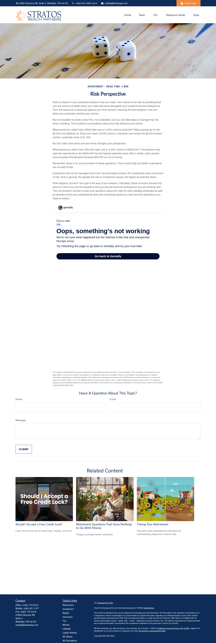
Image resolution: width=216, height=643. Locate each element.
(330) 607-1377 (31, 608)
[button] (127, 15)
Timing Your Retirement (152, 524)
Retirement (68, 605)
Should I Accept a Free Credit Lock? (39, 524)
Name (18, 399)
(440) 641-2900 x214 (86, 3)
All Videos (67, 636)
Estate (66, 612)
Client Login (190, 3)
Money (66, 624)
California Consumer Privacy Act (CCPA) (173, 628)
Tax (64, 620)
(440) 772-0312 (30, 605)
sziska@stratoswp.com (116, 3)
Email (113, 399)
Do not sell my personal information (152, 630)
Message (20, 420)
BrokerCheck (149, 608)
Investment (68, 608)
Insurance (68, 616)
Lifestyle (67, 628)
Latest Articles (70, 632)
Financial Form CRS (105, 602)
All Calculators (70, 640)
